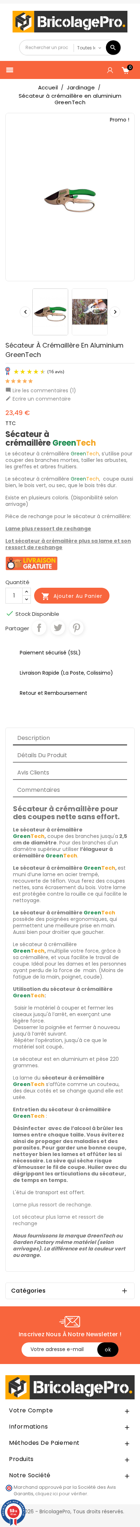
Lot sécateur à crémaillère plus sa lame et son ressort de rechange (68, 544)
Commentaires (38, 790)
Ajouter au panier (71, 596)
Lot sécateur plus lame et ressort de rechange (58, 1220)
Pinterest (76, 628)
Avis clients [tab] (33, 772)
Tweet (58, 628)
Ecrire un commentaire (38, 399)
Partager (39, 628)
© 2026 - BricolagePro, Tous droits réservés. (70, 1511)
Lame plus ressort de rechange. (52, 1204)
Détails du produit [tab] (42, 755)
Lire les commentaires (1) (40, 390)
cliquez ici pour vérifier (61, 1494)
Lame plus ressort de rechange (48, 528)
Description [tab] (33, 738)
